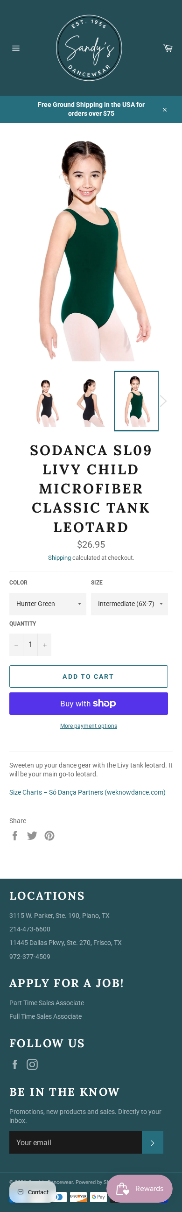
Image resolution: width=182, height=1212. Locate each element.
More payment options (88, 726)
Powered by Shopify (98, 1182)
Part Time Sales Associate (46, 1003)
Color (18, 582)
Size (97, 582)
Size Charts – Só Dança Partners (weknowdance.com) (87, 792)
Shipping (59, 557)
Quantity (22, 623)
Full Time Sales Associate (45, 1016)
